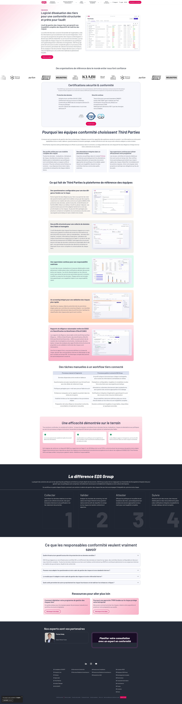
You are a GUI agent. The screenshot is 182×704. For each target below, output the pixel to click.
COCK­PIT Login (123, 697)
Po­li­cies (57, 675)
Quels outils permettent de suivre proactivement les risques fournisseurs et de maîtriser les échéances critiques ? (78, 583)
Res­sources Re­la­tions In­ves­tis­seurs (102, 672)
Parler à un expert (47, 57)
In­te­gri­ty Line (58, 672)
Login (121, 2)
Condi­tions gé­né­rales (94, 697)
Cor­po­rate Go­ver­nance (122, 680)
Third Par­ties (58, 680)
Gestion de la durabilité (92, 2)
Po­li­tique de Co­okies (85, 697)
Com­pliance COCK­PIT (60, 669)
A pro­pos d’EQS (121, 669)
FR (126, 2)
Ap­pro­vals (57, 677)
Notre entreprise (106, 2)
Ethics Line (101, 697)
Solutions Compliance (53, 2)
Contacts (119, 689)
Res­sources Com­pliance (99, 669)
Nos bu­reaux (120, 677)
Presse (119, 686)
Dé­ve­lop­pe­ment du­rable (123, 675)
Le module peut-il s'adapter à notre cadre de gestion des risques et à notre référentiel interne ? (72, 576)
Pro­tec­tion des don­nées (76, 697)
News (118, 691)
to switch (7, 700)
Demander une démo (135, 2)
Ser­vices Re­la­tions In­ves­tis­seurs (81, 672)
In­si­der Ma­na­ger (59, 683)
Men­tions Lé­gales (67, 697)
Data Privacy (81, 2)
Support (116, 2)
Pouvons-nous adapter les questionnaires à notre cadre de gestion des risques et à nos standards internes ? (76, 570)
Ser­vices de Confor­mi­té (79, 669)
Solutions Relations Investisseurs (68, 2)
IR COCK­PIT (57, 686)
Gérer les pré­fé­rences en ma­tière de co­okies (111, 697)
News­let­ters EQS (97, 675)
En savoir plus (91, 123)
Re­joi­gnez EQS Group (122, 672)
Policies (102, 156)
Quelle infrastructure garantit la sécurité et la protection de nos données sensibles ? (69, 555)
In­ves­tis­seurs (120, 683)
